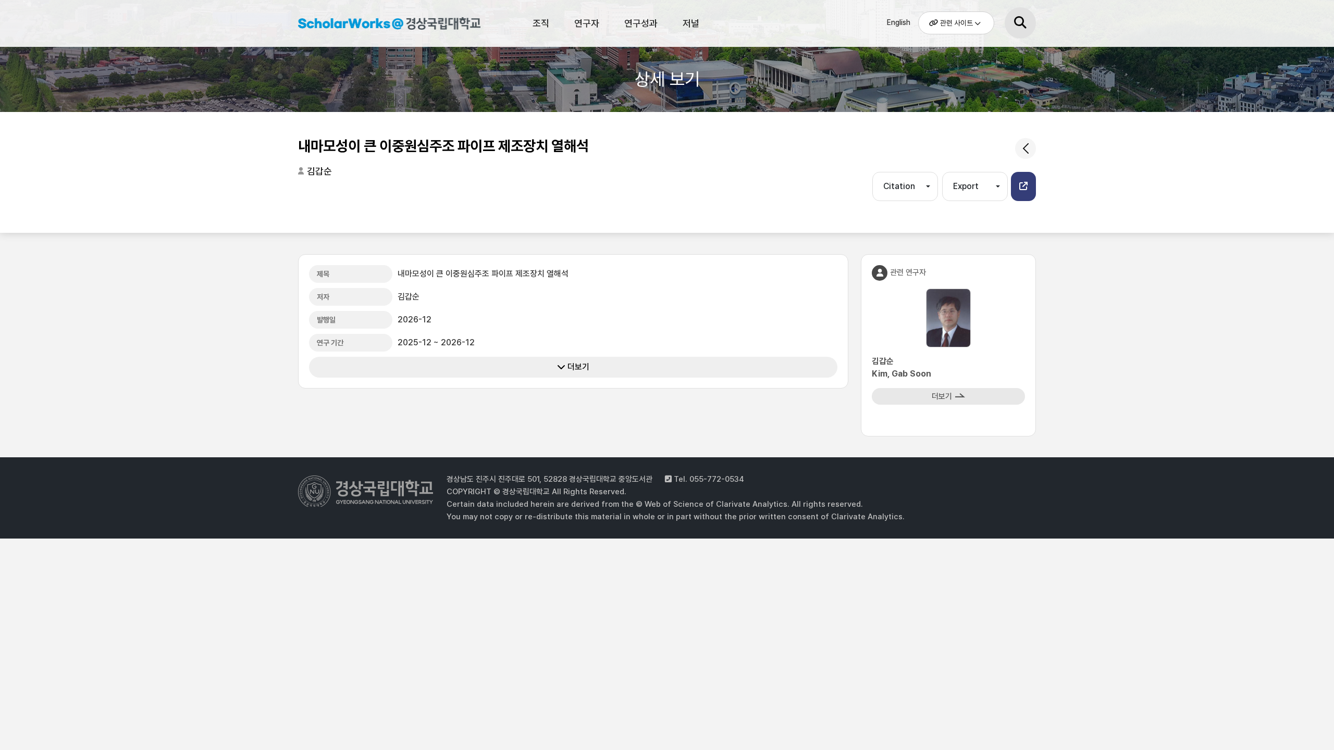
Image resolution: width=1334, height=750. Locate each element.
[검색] (1020, 23)
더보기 (577, 367)
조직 (541, 23)
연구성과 (641, 23)
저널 (691, 23)
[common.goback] (1025, 148)
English (898, 22)
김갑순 (319, 171)
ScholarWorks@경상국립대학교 (384, 25)
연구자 (586, 23)
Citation (899, 186)
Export (966, 186)
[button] (1023, 186)
